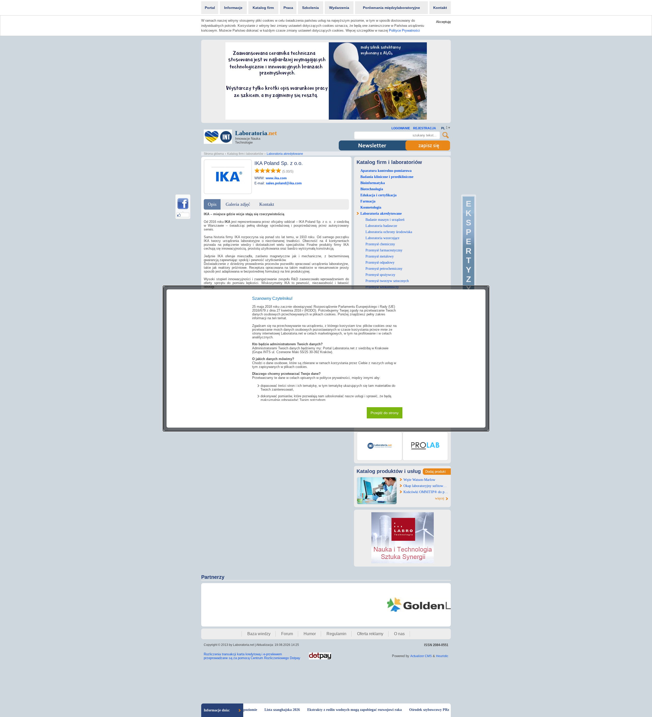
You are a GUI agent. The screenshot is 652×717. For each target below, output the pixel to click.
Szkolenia (310, 8)
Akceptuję (443, 22)
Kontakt (440, 8)
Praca (288, 8)
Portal (210, 8)
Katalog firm (263, 8)
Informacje (233, 8)
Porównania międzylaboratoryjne (391, 8)
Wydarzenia (339, 8)
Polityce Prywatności (404, 30)
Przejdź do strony (385, 413)
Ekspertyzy (468, 246)
